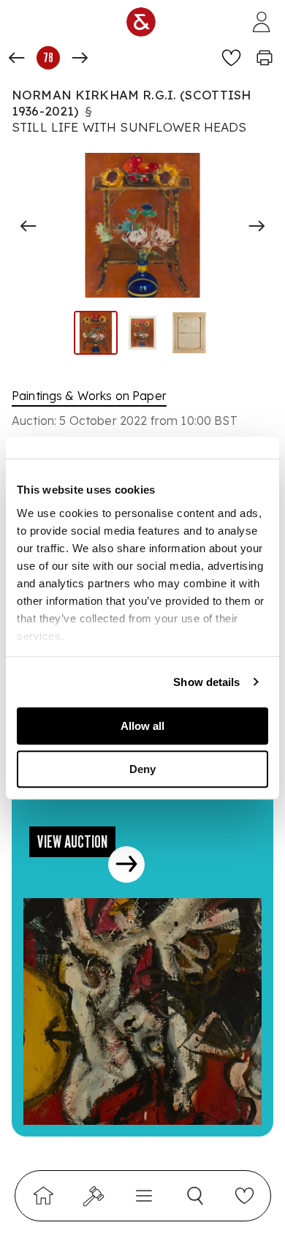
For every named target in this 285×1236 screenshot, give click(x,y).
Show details (206, 682)
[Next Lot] (80, 58)
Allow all (142, 726)
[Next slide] (256, 226)
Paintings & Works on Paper (89, 395)
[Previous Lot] (17, 58)
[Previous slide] (28, 226)
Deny (142, 769)
